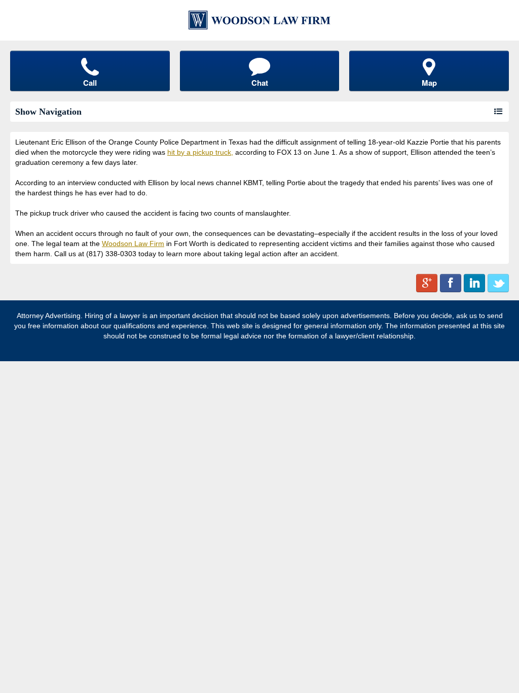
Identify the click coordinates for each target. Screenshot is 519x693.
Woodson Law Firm (133, 243)
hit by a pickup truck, (200, 152)
